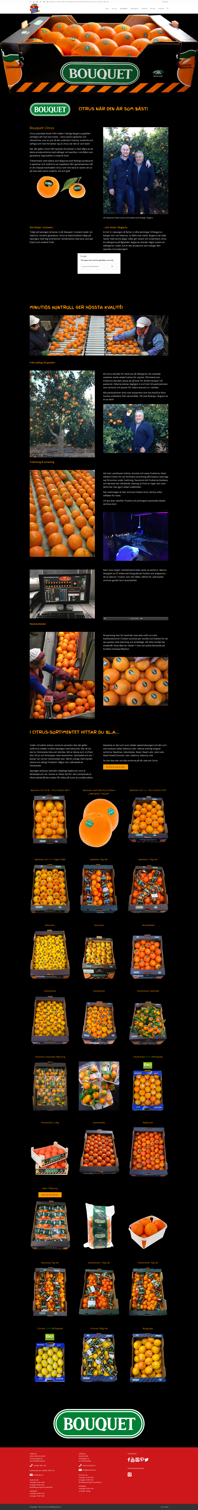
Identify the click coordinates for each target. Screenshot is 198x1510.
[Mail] (47, 1)
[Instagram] (37, 1)
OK (112, 266)
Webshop (165, 2)
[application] (135, 602)
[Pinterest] (40, 1)
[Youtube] (33, 1)
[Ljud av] (141, 619)
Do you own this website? (90, 266)
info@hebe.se (38, 1475)
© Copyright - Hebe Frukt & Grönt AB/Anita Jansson (45, 1507)
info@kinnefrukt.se (89, 1470)
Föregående (34, 413)
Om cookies (164, 1507)
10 (70, 454)
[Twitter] (44, 1)
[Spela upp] (105, 619)
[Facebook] (30, 1)
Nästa (89, 413)
